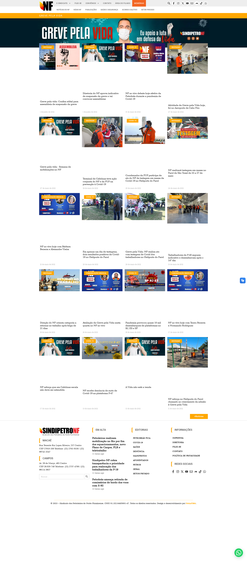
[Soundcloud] (196, 3)
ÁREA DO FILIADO (122, 3)
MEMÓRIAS (139, 3)
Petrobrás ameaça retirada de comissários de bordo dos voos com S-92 (110, 482)
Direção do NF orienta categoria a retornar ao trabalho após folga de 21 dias (58, 325)
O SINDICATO (61, 3)
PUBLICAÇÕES (91, 10)
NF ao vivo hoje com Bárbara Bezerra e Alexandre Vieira (55, 248)
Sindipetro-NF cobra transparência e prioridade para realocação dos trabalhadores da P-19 (108, 465)
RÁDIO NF (77, 10)
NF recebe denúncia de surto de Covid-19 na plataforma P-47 (100, 392)
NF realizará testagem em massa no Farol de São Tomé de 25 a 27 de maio (187, 173)
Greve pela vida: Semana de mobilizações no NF (55, 168)
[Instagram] (178, 3)
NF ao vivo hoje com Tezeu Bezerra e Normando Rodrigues (186, 324)
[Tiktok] (201, 3)
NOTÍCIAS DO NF (63, 10)
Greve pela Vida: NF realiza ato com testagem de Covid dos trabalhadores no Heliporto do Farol (145, 254)
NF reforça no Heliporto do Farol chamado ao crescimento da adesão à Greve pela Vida (187, 402)
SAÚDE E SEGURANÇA (109, 10)
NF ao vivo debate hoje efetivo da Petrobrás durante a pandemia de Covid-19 (143, 96)
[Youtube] (187, 3)
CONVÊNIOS (91, 3)
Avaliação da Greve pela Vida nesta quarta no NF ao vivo (101, 324)
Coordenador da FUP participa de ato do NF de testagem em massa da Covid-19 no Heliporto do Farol (145, 178)
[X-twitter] (183, 3)
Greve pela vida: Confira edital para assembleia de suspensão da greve (59, 103)
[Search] (169, 3)
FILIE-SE (78, 3)
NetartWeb (191, 503)
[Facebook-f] (173, 3)
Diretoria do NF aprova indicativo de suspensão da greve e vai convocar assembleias (101, 96)
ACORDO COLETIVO (129, 10)
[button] (238, 552)
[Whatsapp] (206, 3)
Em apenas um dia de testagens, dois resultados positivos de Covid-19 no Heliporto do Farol (101, 254)
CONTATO (107, 3)
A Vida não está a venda (138, 387)
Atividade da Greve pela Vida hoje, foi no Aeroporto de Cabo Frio (186, 106)
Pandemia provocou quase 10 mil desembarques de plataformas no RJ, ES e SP (143, 325)
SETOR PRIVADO (147, 10)
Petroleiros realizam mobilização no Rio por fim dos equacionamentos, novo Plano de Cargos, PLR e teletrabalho (109, 444)
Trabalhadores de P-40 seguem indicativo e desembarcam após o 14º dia (185, 258)
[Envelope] (192, 3)
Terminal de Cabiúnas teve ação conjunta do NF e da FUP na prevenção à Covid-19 (100, 181)
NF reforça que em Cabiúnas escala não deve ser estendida (59, 388)
